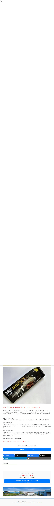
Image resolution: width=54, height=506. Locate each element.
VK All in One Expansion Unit (36, 502)
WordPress (19, 502)
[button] (27, 449)
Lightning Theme (26, 502)
